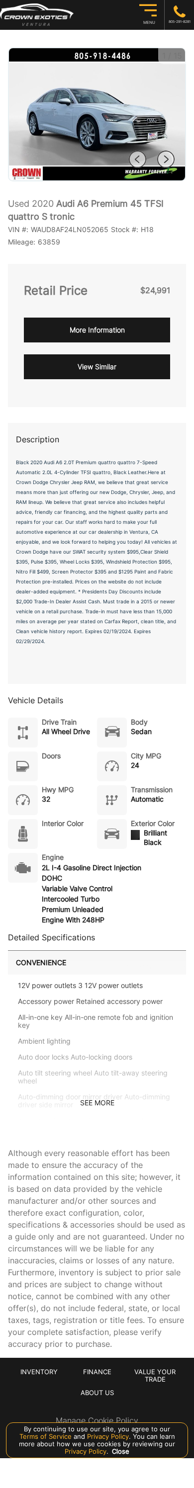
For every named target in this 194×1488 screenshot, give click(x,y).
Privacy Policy (107, 1436)
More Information (97, 330)
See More (97, 1103)
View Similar (97, 366)
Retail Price (56, 291)
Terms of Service (46, 1436)
